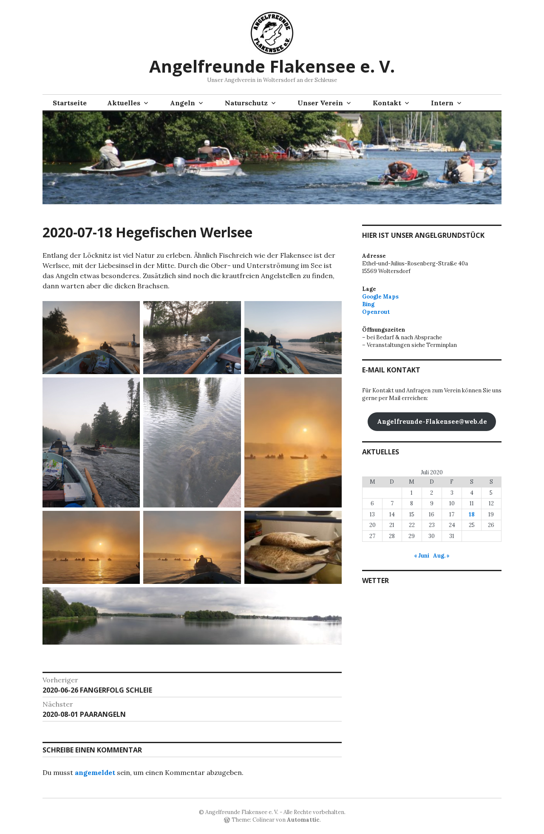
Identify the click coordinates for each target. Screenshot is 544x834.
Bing (368, 304)
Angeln (182, 103)
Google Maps (380, 296)
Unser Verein (320, 103)
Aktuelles (123, 103)
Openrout (376, 312)
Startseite (70, 103)
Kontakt (387, 103)
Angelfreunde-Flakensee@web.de (432, 421)
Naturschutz (246, 103)
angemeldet (95, 772)
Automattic (303, 819)
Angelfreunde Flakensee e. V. (272, 66)
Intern (442, 103)
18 (472, 514)
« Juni (421, 555)
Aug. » (441, 555)
